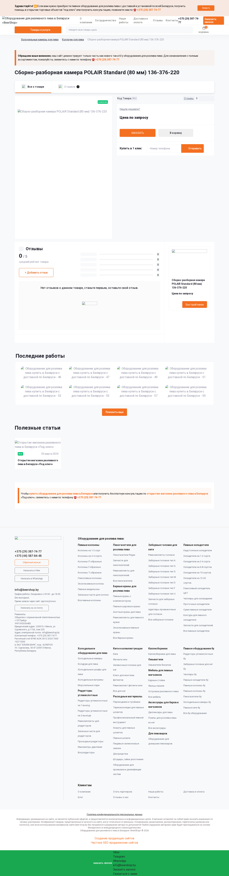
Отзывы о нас (120, 797)
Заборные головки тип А (161, 560)
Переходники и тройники (126, 702)
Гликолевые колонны (90, 578)
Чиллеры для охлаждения (197, 598)
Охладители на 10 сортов (197, 572)
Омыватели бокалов (159, 665)
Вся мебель (154, 697)
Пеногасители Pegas (124, 555)
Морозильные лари (88, 685)
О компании (84, 791)
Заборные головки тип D (162, 582)
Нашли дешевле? (130, 109)
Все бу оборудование (195, 713)
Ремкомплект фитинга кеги (127, 685)
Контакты (172, 20)
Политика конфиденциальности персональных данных (114, 814)
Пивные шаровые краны (126, 606)
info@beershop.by (27, 589)
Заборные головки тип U (162, 593)
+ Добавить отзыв (36, 272)
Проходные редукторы (90, 741)
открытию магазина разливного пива (170, 493)
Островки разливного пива (163, 691)
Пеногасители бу (192, 696)
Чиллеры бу (189, 674)
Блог (80, 797)
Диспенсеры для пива (160, 712)
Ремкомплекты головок (161, 555)
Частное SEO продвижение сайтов (114, 842)
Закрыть (206, 8)
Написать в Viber (31, 570)
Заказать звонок (210, 20)
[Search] (189, 29)
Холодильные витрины (90, 679)
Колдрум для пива (73, 39)
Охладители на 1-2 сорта (196, 556)
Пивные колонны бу (194, 685)
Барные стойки (156, 680)
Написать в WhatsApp (32, 578)
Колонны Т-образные (89, 572)
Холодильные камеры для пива (40, 39)
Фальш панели (156, 685)
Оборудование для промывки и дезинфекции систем (127, 769)
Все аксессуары (157, 728)
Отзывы (158, 20)
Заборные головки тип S (162, 571)
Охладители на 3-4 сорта (196, 561)
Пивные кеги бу (191, 707)
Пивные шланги (121, 738)
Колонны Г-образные (89, 567)
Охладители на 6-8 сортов (197, 567)
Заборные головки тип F (161, 588)
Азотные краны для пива (127, 612)
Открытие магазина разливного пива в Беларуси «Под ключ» (38, 462)
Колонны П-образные (90, 561)
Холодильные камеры (90, 658)
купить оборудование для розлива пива (54, 493)
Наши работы (155, 791)
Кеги (115, 654)
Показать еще (114, 412)
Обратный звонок (32, 562)
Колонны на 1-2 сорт (89, 550)
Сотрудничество (105, 20)
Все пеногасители (122, 580)
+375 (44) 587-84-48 (28, 555)
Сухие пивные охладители (197, 609)
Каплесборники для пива (162, 654)
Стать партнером (122, 791)
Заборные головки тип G (162, 566)
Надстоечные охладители (197, 550)
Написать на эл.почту (32, 608)
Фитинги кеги (120, 659)
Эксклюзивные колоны (91, 583)
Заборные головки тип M (162, 577)
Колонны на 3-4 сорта (90, 556)
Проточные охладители (196, 604)
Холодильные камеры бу (197, 702)
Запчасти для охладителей (198, 625)
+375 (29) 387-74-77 (28, 551)
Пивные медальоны (89, 589)
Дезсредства (120, 753)
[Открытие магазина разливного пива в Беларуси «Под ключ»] (38, 445)
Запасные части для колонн (93, 594)
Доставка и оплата (193, 791)
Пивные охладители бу (195, 680)
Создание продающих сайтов (114, 838)
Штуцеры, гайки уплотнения (128, 759)
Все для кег (119, 691)
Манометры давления (90, 747)
